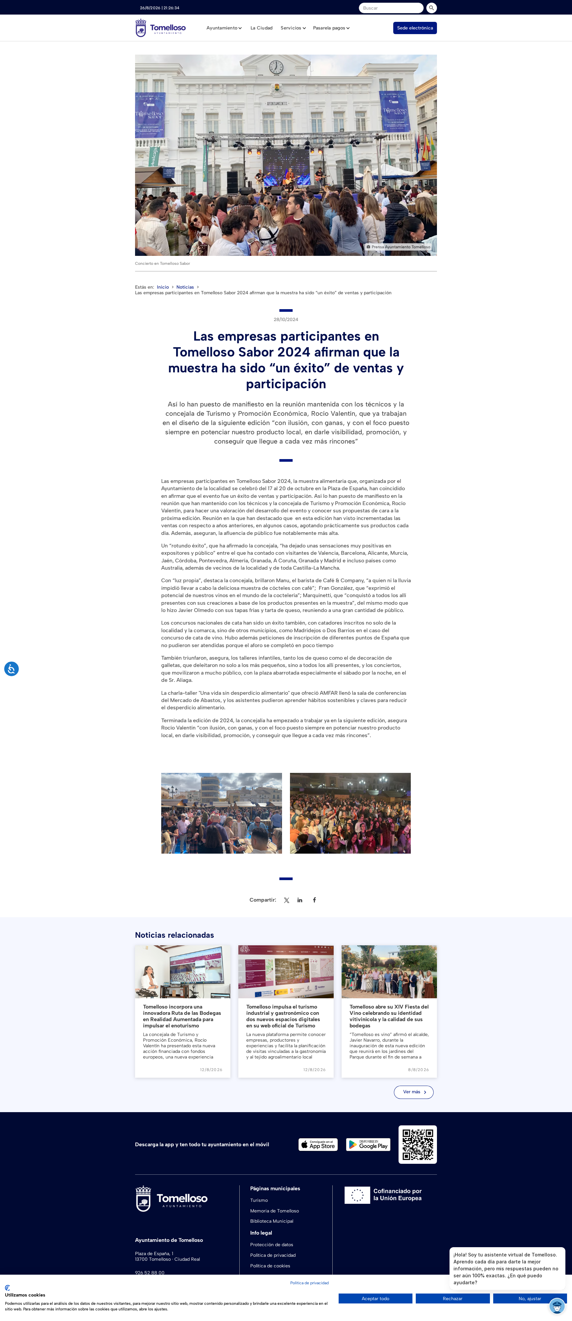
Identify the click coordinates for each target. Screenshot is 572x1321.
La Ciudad (261, 28)
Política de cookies (270, 1266)
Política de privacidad (273, 1255)
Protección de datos (271, 1245)
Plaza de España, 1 (154, 1253)
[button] (224, 28)
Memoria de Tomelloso (274, 1211)
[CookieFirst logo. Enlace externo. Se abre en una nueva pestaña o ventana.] (7, 1288)
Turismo (259, 1200)
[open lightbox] (286, 155)
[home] (160, 28)
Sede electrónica (415, 28)
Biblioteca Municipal (271, 1221)
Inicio (163, 287)
